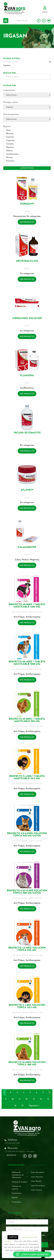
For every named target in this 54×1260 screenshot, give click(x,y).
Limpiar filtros (27, 168)
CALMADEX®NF (27, 547)
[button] (5, 20)
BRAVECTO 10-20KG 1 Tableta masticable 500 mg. (27, 720)
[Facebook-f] (38, 20)
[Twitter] (49, 20)
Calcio (18, 560)
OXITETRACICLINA (27, 261)
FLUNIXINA (27, 375)
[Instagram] (44, 20)
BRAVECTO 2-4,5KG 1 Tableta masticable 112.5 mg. (27, 777)
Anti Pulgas (19, 617)
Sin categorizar (33, 216)
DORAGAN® (27, 204)
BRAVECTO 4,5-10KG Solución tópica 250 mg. (27, 949)
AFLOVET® (27, 490)
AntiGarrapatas (33, 617)
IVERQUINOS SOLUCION (27, 318)
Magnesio (34, 560)
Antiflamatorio (27, 388)
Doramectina (19, 216)
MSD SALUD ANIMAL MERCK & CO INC (27, 612)
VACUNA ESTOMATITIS (27, 433)
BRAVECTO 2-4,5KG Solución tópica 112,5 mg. (27, 1006)
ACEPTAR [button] (13, 1237)
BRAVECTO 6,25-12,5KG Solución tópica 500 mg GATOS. (27, 892)
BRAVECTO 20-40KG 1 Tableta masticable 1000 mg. (27, 663)
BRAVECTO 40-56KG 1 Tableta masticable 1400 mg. (27, 605)
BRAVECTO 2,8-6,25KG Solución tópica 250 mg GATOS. (27, 834)
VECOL (27, 211)
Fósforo (25, 560)
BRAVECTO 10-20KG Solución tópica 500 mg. (27, 1063)
